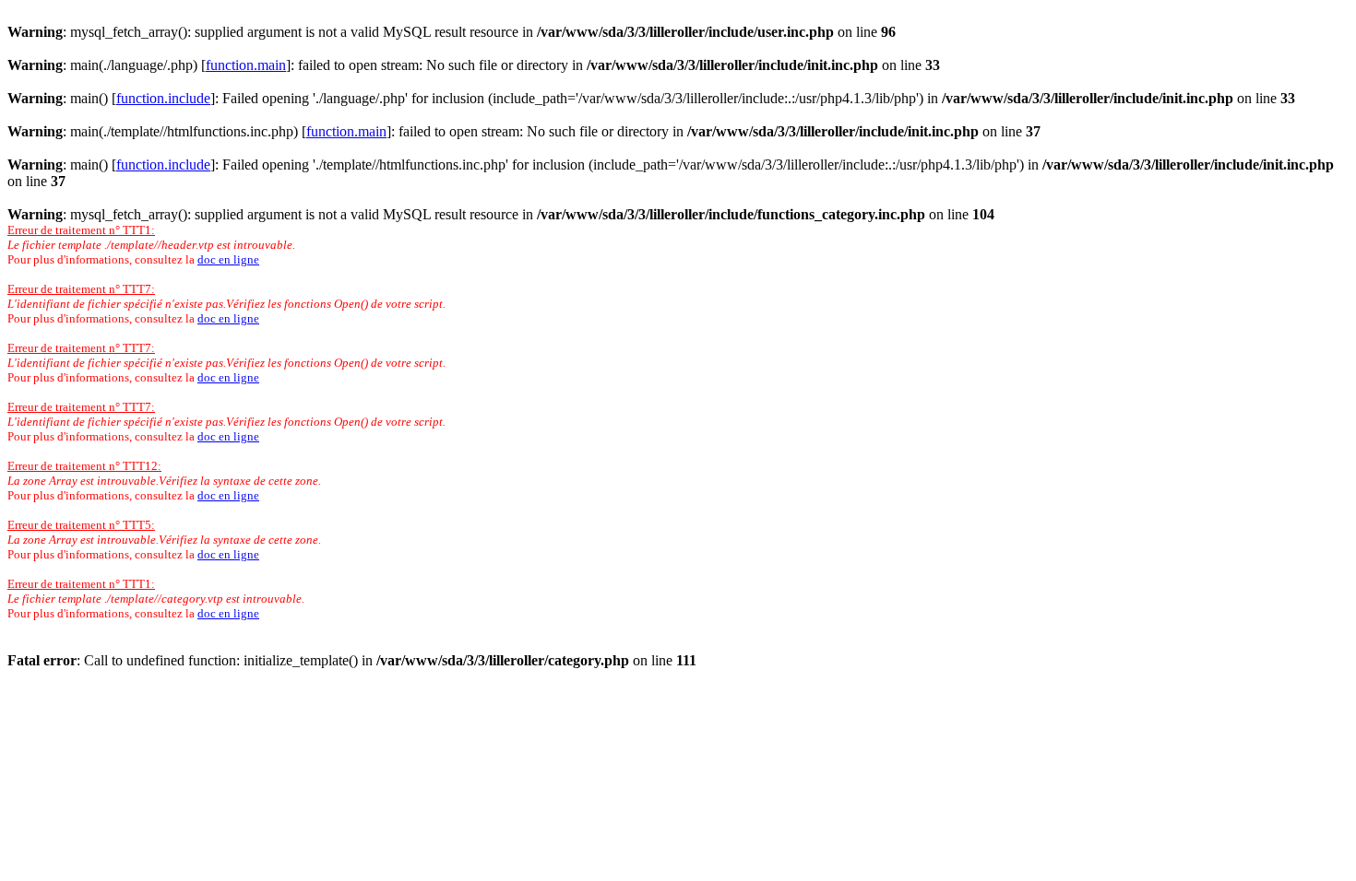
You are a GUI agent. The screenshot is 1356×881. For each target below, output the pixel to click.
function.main (246, 65)
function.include (163, 98)
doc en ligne (228, 259)
